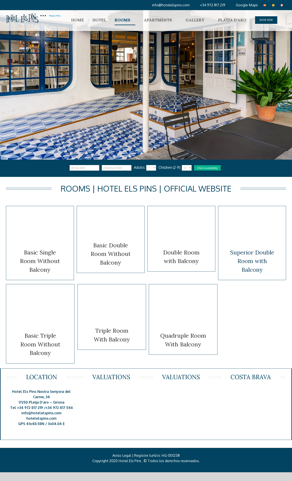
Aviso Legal (121, 455)
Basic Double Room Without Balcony (111, 254)
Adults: (139, 167)
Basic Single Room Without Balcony (40, 261)
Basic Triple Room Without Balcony (40, 344)
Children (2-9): (170, 167)
